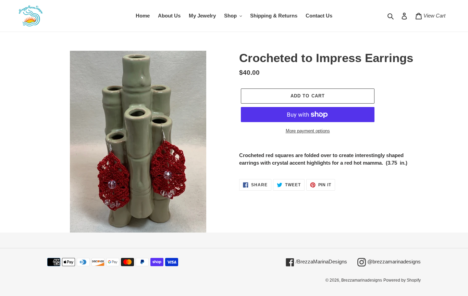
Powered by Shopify (402, 280)
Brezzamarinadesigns (361, 280)
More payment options (308, 130)
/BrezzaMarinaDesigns (320, 261)
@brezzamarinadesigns (393, 261)
